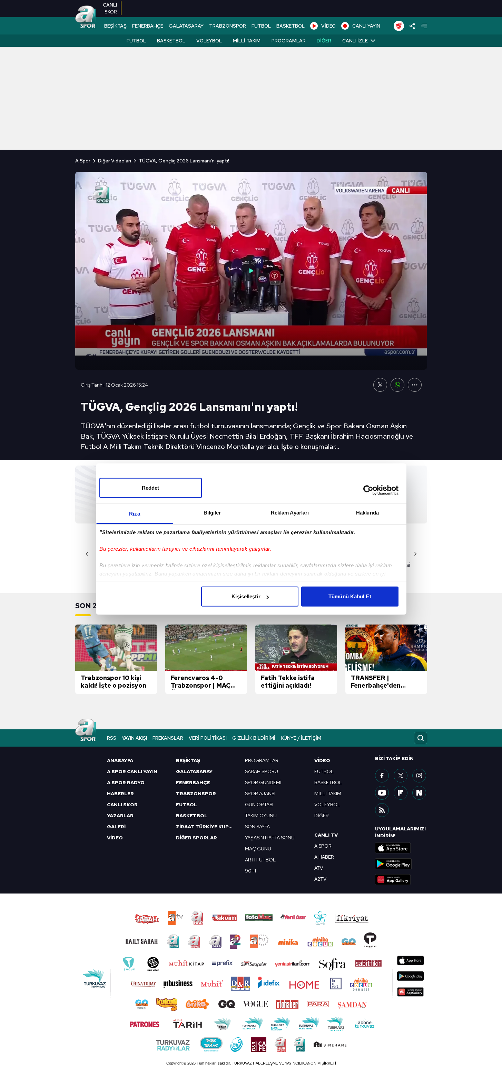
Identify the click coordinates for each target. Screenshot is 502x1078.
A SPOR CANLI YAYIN (132, 771)
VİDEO (328, 26)
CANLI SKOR (122, 804)
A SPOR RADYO (126, 782)
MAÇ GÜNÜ (258, 849)
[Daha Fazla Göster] (415, 385)
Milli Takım (246, 41)
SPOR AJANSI (260, 793)
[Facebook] (382, 775)
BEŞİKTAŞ (115, 26)
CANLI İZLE (355, 41)
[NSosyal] (419, 793)
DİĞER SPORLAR (196, 838)
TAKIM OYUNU (261, 815)
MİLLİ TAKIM (327, 793)
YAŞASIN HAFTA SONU (270, 838)
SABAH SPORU (261, 771)
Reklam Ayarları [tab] (290, 513)
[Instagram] (419, 775)
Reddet (150, 488)
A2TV (320, 879)
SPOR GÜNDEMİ (263, 782)
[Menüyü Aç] (424, 26)
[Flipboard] (400, 793)
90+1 (250, 871)
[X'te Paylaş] (380, 385)
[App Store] (401, 848)
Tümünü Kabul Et (349, 596)
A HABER (324, 857)
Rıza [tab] (134, 514)
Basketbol (171, 41)
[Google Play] (401, 863)
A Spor (82, 160)
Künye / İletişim (301, 738)
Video (322, 760)
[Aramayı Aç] (420, 738)
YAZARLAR (120, 815)
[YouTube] (382, 793)
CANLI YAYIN (366, 26)
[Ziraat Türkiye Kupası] (399, 26)
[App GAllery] (401, 879)
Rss (111, 738)
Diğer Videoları (114, 160)
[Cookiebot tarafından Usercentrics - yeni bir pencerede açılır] (368, 490)
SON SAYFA (257, 827)
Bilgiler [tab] (212, 513)
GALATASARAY (186, 26)
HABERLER (120, 793)
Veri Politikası (208, 738)
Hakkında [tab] (367, 513)
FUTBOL (261, 26)
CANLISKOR (110, 8)
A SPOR (323, 846)
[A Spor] (85, 17)
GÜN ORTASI (259, 804)
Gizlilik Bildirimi (253, 738)
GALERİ (116, 827)
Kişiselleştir (246, 596)
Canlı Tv (326, 835)
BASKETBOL (290, 26)
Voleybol (209, 41)
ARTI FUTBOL (260, 860)
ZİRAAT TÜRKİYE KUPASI (206, 827)
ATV (318, 868)
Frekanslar (167, 738)
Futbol (136, 41)
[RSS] (382, 810)
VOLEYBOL (327, 804)
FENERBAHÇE (147, 26)
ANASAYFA (120, 760)
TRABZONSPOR (227, 26)
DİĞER (321, 815)
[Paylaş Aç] (412, 26)
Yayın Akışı (134, 738)
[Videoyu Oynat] (251, 270)
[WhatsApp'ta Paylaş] (397, 385)
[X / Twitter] (400, 775)
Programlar (289, 41)
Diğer (324, 41)
